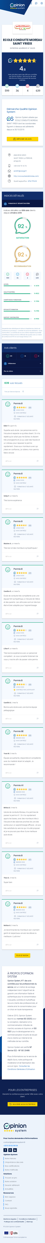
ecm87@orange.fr (20, 171)
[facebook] (5, 1150)
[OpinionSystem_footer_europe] (10, 1231)
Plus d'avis (21, 955)
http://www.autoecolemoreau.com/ (26, 176)
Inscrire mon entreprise (24, 1104)
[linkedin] (15, 1150)
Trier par (12, 392)
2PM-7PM (31, 181)
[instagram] (10, 1150)
